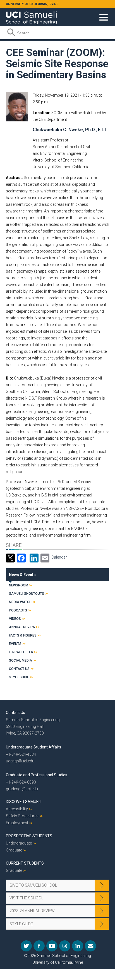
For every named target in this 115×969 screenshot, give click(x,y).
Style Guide (19, 677)
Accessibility (17, 809)
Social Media (20, 660)
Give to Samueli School (33, 885)
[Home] (31, 16)
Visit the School (26, 898)
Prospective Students (29, 836)
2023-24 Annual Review (32, 911)
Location (41, 113)
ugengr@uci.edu (20, 761)
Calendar (59, 557)
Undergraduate (19, 843)
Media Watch (20, 602)
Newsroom (18, 585)
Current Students (25, 863)
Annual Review (22, 627)
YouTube (52, 945)
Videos (15, 619)
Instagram (64, 945)
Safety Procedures (22, 816)
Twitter (26, 945)
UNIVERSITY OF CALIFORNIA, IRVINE (32, 4)
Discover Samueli (23, 801)
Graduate (14, 850)
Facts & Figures (23, 635)
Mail (90, 945)
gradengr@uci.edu (22, 789)
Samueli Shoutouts (26, 594)
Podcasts (18, 610)
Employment (17, 823)
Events (15, 644)
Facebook (39, 945)
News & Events (22, 574)
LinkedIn (77, 945)
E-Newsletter (21, 652)
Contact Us (19, 669)
